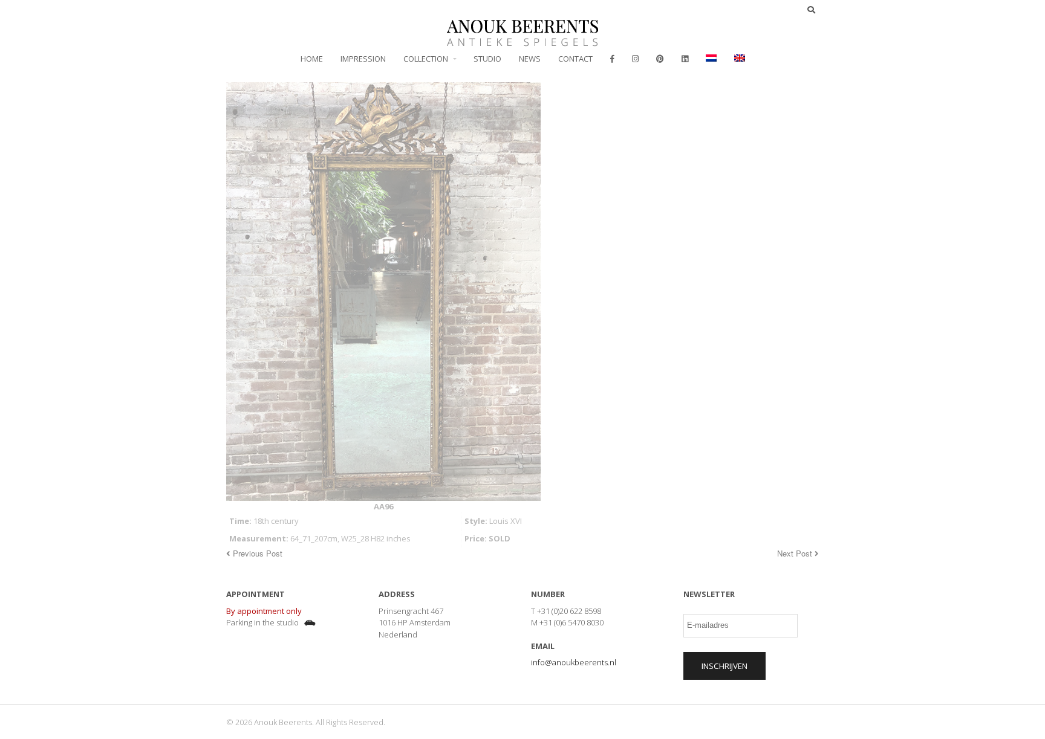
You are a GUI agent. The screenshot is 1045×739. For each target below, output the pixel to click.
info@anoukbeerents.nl (573, 662)
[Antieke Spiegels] (522, 39)
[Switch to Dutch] (711, 59)
